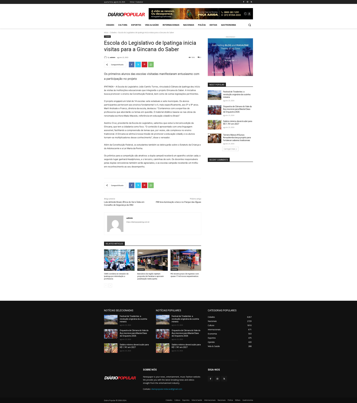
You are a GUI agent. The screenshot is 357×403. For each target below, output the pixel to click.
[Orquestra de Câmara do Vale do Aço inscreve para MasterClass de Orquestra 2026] (214, 110)
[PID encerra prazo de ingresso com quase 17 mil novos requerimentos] (186, 260)
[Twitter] (251, 2)
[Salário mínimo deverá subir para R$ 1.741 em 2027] (214, 124)
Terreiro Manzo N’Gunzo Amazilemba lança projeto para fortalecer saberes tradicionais (237, 137)
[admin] (106, 57)
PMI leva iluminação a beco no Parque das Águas (178, 202)
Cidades (113, 32)
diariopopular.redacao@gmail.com (166, 389)
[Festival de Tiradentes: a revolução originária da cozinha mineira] (214, 95)
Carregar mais (229, 149)
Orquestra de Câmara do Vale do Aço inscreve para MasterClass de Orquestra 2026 (237, 109)
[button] (249, 25)
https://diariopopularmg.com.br (137, 222)
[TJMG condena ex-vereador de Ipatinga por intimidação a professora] (119, 260)
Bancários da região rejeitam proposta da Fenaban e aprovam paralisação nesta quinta (150, 276)
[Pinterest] (144, 64)
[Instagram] (247, 2)
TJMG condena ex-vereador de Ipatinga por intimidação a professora (116, 276)
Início (106, 32)
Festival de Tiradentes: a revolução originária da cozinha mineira (236, 94)
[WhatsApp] (151, 64)
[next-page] (110, 285)
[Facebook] (243, 2)
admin (112, 57)
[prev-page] (106, 285)
